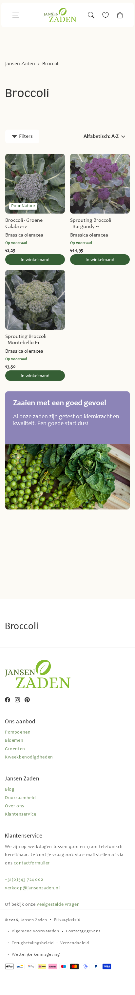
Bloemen (14, 740)
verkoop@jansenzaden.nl (32, 888)
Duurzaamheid (20, 798)
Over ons (14, 806)
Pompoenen (17, 732)
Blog (9, 789)
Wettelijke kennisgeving (36, 955)
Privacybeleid (67, 920)
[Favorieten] (105, 15)
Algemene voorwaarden (35, 931)
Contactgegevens (83, 931)
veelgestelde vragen (58, 904)
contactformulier (32, 863)
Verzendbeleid (74, 943)
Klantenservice (20, 814)
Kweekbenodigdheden (29, 757)
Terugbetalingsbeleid (33, 943)
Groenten (15, 749)
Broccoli (51, 64)
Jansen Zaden (20, 64)
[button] (16, 15)
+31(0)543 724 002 (24, 880)
